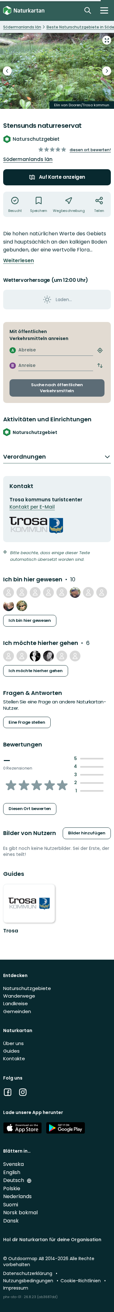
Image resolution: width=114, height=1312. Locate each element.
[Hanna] (8, 605)
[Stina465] (48, 592)
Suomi (10, 1204)
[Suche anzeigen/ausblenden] (87, 10)
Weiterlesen (18, 260)
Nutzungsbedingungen (28, 1281)
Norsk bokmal (20, 1212)
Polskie (11, 1188)
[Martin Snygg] (35, 592)
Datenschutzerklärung (28, 1273)
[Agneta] (88, 592)
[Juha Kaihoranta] (75, 592)
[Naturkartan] (23, 10)
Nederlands (17, 1196)
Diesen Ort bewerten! (90, 149)
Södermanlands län (28, 159)
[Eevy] (21, 592)
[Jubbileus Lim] (101, 592)
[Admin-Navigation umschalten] (104, 10)
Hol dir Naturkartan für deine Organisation (52, 1239)
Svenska (13, 1164)
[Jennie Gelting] (75, 656)
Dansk (11, 1220)
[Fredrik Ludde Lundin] (8, 592)
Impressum (15, 1288)
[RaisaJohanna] (35, 656)
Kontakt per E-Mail (32, 507)
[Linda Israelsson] (48, 656)
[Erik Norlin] (61, 592)
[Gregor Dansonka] (21, 605)
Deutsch (14, 1180)
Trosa (10, 930)
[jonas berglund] (61, 656)
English (11, 1172)
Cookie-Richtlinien (81, 1281)
